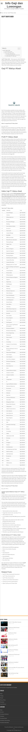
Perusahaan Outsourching (5, 720)
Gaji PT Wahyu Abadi (6, 50)
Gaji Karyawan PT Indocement (14, 654)
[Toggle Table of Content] (18, 48)
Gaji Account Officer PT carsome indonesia (16, 667)
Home (2, 12)
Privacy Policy (3, 699)
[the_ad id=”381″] (4, 126)
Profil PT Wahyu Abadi (8, 51)
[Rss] (14, 729)
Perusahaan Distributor (4, 714)
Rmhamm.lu (11, 727)
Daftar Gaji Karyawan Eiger (13, 673)
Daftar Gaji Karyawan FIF (13, 645)
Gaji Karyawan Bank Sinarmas (13, 627)
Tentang (1, 695)
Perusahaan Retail (3, 718)
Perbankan (2, 716)
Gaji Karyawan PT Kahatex (13, 649)
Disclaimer (2, 702)
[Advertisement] (14, 32)
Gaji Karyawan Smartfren (12, 639)
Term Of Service (3, 704)
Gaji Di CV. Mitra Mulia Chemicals (14, 622)
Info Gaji (5, 12)
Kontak (1, 697)
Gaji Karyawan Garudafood (13, 662)
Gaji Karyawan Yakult (12, 632)
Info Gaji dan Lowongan (14, 5)
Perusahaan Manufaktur (4, 722)
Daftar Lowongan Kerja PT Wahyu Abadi (9, 485)
